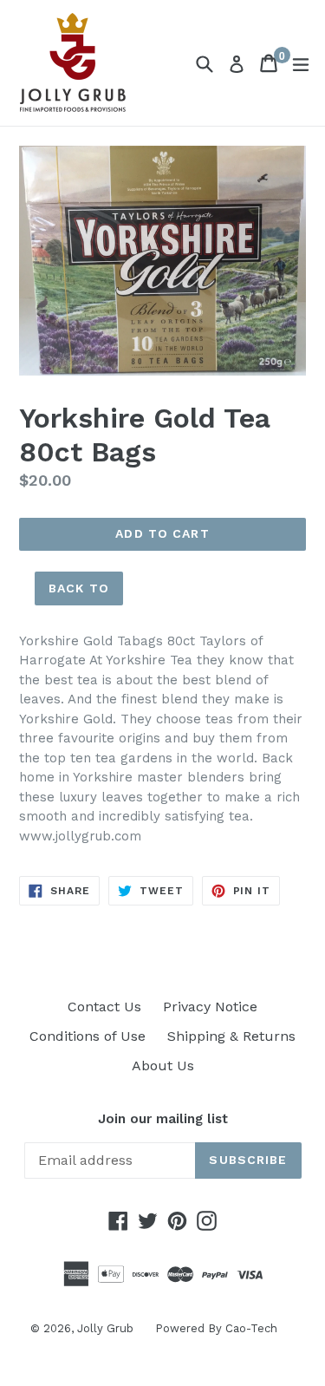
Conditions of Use (87, 1036)
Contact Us (104, 1006)
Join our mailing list (163, 1119)
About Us (163, 1065)
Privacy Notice (210, 1006)
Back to (79, 588)
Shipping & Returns (231, 1036)
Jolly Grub (105, 1328)
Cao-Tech (251, 1328)
